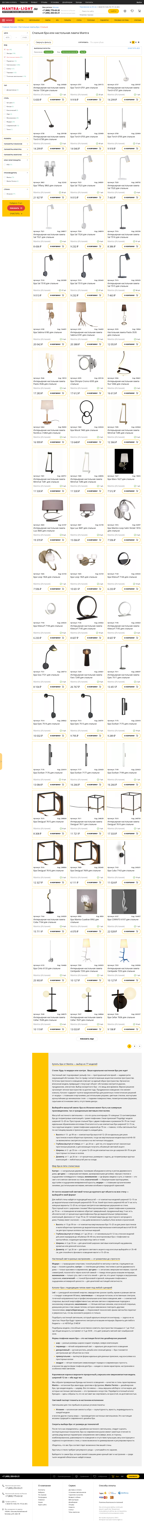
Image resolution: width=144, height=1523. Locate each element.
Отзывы (44, 2)
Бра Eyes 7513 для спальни (83, 723)
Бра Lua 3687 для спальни (83, 528)
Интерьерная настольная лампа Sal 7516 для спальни (123, 235)
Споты (10, 69)
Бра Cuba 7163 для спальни (121, 870)
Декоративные (12, 90)
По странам (42, 1495)
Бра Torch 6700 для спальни (121, 136)
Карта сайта (42, 1505)
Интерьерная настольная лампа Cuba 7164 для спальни (49, 920)
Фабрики (41, 1492)
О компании (44, 1485)
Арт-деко (11, 103)
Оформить (133, 1476)
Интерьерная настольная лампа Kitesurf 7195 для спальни (123, 627)
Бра (82, 52)
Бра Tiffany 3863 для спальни (47, 185)
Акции (40, 1502)
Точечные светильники (16, 76)
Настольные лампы (68, 52)
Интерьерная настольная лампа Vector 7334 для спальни (49, 89)
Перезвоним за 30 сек (88, 7)
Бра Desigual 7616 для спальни (48, 870)
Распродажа (42, 1497)
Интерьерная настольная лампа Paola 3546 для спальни (49, 382)
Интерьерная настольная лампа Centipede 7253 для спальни (123, 969)
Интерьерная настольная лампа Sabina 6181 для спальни (86, 333)
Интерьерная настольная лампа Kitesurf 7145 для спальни (86, 627)
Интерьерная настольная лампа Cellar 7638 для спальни (49, 1018)
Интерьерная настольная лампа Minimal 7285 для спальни (123, 431)
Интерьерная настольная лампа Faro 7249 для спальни (86, 676)
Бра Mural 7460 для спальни (84, 430)
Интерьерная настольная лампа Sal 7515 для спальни (123, 284)
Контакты (89, 2)
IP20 (9, 165)
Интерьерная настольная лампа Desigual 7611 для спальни (86, 823)
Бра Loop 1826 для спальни (46, 577)
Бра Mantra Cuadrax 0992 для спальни (84, 920)
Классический (12, 110)
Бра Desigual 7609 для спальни (85, 870)
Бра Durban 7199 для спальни (122, 772)
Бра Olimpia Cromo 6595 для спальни (84, 382)
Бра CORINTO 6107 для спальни (123, 919)
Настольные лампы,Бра (29, 27)
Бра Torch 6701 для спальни (84, 87)
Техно (10, 129)
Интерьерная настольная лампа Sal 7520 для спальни (123, 187)
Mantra (10, 177)
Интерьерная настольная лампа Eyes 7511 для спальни (123, 676)
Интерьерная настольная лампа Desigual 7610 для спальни (123, 823)
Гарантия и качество (76, 1495)
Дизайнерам (67, 2)
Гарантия (24, 2)
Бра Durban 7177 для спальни (84, 772)
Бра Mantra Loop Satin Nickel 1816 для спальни (124, 529)
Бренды (79, 2)
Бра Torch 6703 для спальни (84, 136)
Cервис (72, 1485)
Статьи (71, 1510)
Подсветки (12, 61)
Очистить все (134, 48)
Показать (14, 208)
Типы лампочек (74, 1512)
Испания (11, 194)
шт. (117, 1476)
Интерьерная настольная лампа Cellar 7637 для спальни (86, 1018)
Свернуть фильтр (43, 42)
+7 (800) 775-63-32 (58, 10)
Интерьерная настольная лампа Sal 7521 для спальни (49, 235)
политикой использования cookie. (112, 1513)
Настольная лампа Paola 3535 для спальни (122, 333)
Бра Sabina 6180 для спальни (47, 332)
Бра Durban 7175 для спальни (122, 723)
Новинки (41, 1500)
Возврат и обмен (74, 1497)
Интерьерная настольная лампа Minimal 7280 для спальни (86, 480)
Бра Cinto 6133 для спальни (46, 968)
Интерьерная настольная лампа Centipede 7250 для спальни (86, 969)
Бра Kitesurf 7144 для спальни (122, 577)
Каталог (9, 20)
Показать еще (87, 1039)
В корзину (55, 100)
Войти (139, 2)
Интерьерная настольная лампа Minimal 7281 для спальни (49, 480)
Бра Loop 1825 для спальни (83, 577)
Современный (13, 126)
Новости (72, 1507)
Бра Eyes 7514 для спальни (46, 723)
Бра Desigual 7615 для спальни (48, 821)
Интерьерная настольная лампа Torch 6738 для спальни (49, 138)
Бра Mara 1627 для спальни (121, 479)
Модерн (11, 122)
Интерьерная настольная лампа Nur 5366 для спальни (123, 382)
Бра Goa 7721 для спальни (46, 674)
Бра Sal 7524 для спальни (82, 234)
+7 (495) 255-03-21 (58, 13)
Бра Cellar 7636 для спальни (121, 1017)
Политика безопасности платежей (111, 1502)
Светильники (13, 65)
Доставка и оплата (9, 2)
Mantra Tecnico (12, 181)
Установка (55, 2)
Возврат (34, 2)
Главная (5, 27)
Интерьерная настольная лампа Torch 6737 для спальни (123, 89)
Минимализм (13, 118)
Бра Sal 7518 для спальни (45, 283)
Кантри (10, 106)
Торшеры (11, 72)
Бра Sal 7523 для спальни (82, 185)
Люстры (11, 53)
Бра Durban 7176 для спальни (47, 772)
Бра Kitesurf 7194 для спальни (48, 625)
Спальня (48, 52)
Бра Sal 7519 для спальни (82, 283)
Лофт (9, 114)
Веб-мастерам (74, 1500)
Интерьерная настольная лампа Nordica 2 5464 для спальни (49, 431)
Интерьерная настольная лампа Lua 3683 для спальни (49, 529)
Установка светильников (77, 1492)
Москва (56, 7)
